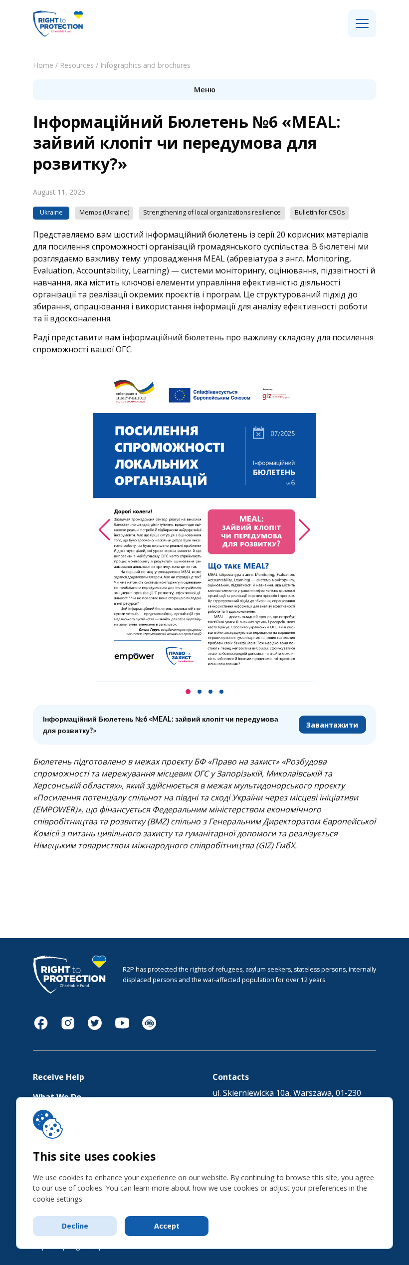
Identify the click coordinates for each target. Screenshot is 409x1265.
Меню (204, 89)
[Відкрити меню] (362, 23)
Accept (167, 1226)
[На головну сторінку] (58, 35)
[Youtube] (122, 1027)
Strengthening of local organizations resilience (212, 212)
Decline (75, 1226)
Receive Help (58, 1076)
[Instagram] (68, 1027)
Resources (77, 65)
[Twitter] (95, 1027)
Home (43, 65)
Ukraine (51, 212)
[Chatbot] (149, 1027)
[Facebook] (41, 1027)
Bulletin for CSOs (320, 212)
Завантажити (332, 725)
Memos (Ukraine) (104, 212)
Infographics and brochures (145, 65)
